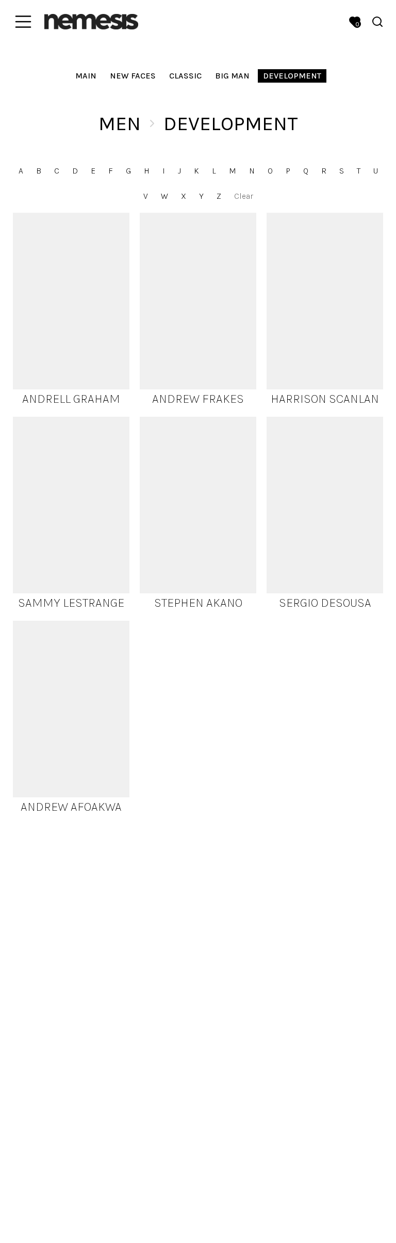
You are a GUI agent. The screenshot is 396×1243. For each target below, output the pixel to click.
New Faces (133, 76)
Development (292, 76)
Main (85, 76)
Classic (185, 76)
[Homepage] (91, 21)
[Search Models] (377, 21)
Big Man (232, 76)
